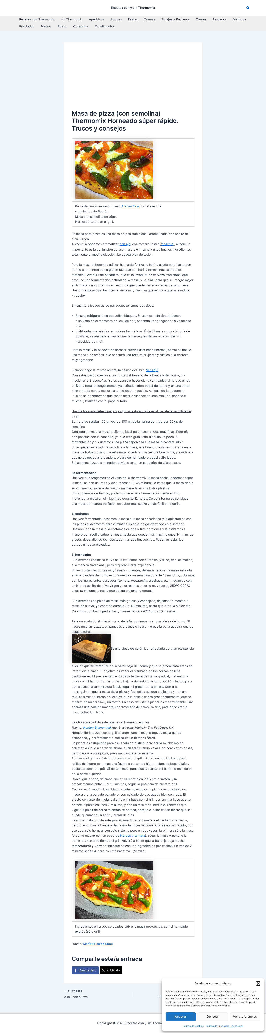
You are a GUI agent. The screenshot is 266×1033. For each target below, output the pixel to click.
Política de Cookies (193, 1025)
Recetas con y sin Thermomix (133, 8)
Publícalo (113, 970)
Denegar (213, 1016)
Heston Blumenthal (97, 727)
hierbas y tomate (132, 835)
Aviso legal (237, 1025)
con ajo (125, 244)
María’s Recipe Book (98, 944)
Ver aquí (152, 370)
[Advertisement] (133, 79)
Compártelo (87, 970)
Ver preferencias (245, 1016)
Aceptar (180, 1016)
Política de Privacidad (217, 1025)
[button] (258, 983)
